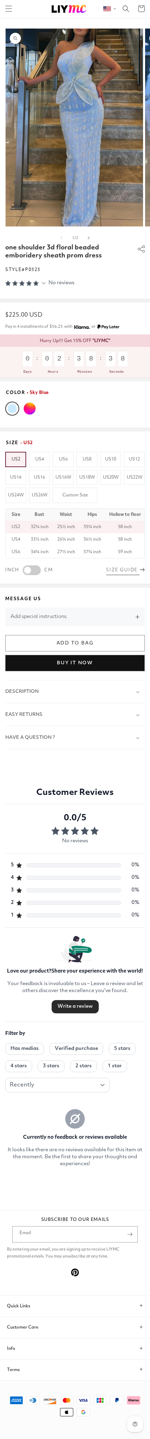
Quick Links (18, 1306)
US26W (39, 495)
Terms (13, 1370)
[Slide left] (61, 238)
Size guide (123, 570)
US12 (134, 459)
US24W (16, 495)
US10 (110, 459)
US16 (39, 477)
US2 (16, 459)
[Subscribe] (129, 1234)
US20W (111, 477)
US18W (87, 477)
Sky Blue (12, 409)
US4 (39, 459)
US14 (15, 477)
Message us (23, 599)
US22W (134, 477)
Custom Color (30, 409)
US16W (63, 477)
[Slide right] (89, 238)
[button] (8, 8)
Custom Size (75, 495)
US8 (87, 459)
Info (11, 1348)
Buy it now (75, 662)
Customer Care (22, 1327)
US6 (63, 459)
